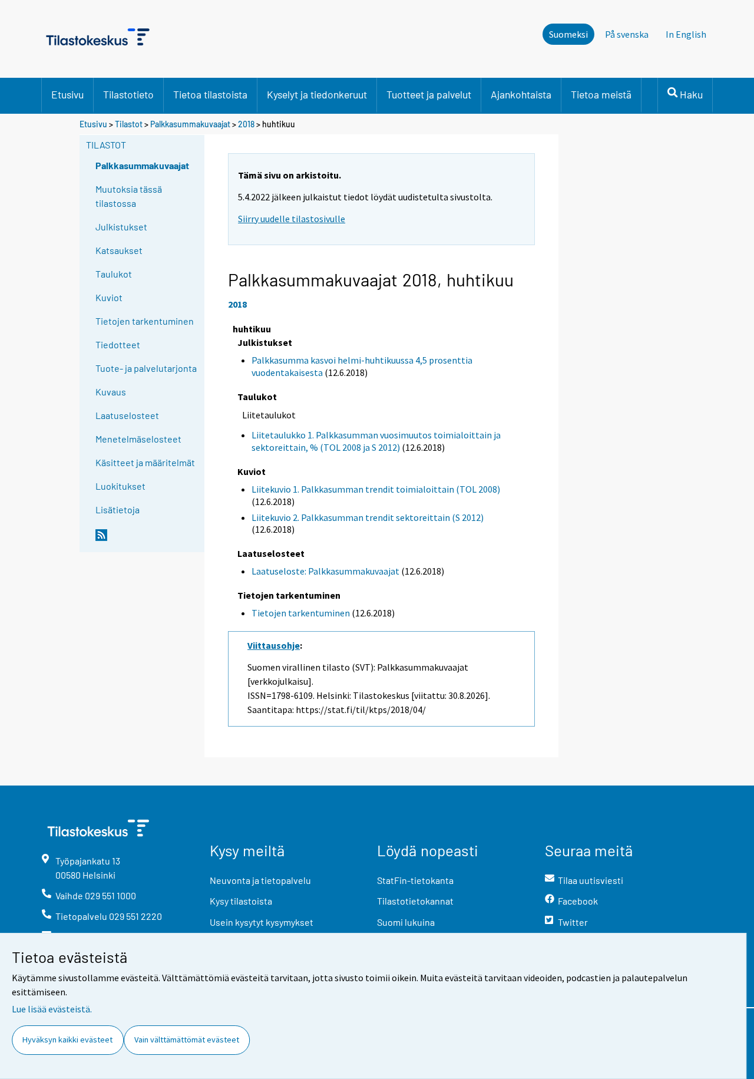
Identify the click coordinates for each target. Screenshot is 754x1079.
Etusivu (67, 94)
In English (686, 34)
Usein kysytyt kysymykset (261, 922)
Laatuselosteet (127, 415)
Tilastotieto (128, 94)
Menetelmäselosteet (138, 438)
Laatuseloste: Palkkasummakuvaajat (325, 571)
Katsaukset (119, 250)
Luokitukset (120, 485)
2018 (246, 124)
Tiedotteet (117, 344)
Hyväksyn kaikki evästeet (67, 1039)
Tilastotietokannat (415, 900)
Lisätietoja (117, 509)
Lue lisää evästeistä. (52, 1009)
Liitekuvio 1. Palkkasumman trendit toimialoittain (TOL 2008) (376, 489)
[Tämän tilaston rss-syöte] (147, 539)
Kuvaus (110, 391)
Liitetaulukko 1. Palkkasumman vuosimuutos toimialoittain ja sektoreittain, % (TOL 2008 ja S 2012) (376, 441)
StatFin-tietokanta (415, 880)
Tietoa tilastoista (210, 94)
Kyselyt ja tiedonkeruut (317, 94)
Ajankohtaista (521, 94)
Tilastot (129, 124)
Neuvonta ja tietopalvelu (260, 880)
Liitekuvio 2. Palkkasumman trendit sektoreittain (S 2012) (368, 517)
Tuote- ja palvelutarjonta (146, 368)
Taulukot (113, 273)
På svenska (627, 34)
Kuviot (109, 297)
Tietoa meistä (601, 94)
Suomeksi (568, 34)
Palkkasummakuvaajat (190, 124)
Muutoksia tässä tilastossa (128, 196)
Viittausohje (273, 645)
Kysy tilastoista (241, 900)
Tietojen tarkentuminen (144, 320)
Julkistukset (121, 226)
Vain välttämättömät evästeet (186, 1039)
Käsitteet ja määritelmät (145, 462)
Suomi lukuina (406, 922)
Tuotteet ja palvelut (428, 94)
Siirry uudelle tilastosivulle (291, 219)
